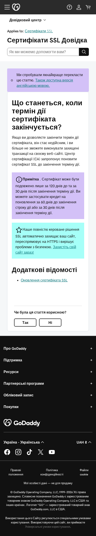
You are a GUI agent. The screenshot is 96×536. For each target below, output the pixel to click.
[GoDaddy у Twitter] (40, 454)
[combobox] (43, 52)
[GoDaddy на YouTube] (51, 454)
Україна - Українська (22, 442)
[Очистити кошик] (88, 7)
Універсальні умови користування (47, 526)
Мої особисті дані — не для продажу (48, 483)
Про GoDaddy (15, 348)
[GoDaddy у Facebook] (7, 454)
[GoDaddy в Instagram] (18, 454)
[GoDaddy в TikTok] (29, 454)
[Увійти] (79, 7)
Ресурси (11, 371)
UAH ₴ (82, 442)
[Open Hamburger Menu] (5, 7)
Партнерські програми (24, 383)
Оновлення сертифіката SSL (44, 280)
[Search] (84, 52)
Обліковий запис (18, 395)
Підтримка (13, 360)
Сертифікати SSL (39, 31)
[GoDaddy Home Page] (22, 423)
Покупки (11, 407)
